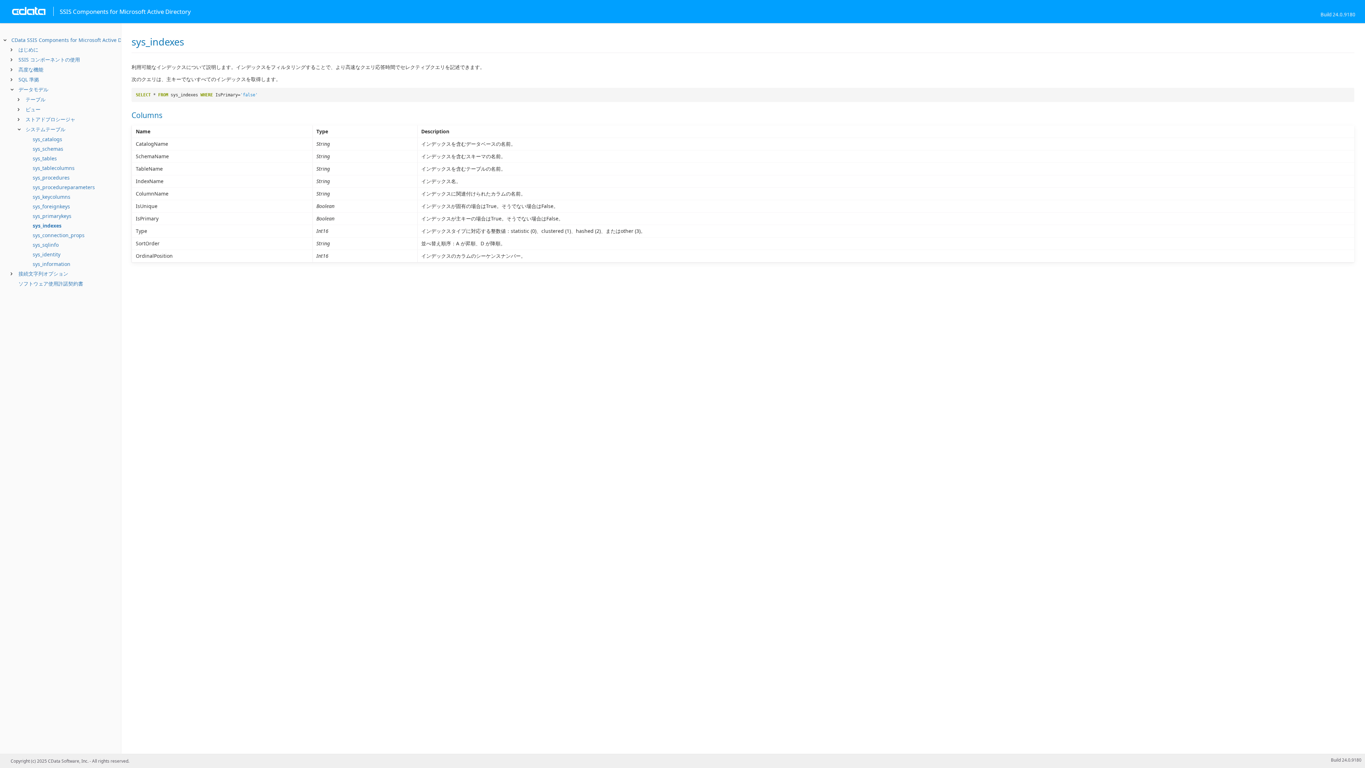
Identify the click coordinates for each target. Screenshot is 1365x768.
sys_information (51, 264)
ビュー (33, 109)
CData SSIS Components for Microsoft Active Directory (75, 40)
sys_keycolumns (51, 196)
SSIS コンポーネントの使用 (49, 59)
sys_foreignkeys (51, 206)
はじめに (28, 49)
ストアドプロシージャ (50, 119)
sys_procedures (51, 177)
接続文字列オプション (43, 273)
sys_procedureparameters (64, 187)
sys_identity (46, 254)
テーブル (36, 99)
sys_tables (45, 158)
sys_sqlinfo (46, 244)
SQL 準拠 (28, 79)
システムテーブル (45, 129)
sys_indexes (47, 225)
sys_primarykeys (52, 216)
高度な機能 (30, 69)
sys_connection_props (59, 235)
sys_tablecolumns (54, 168)
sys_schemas (48, 148)
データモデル (33, 89)
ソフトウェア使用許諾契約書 (50, 283)
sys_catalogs (47, 139)
